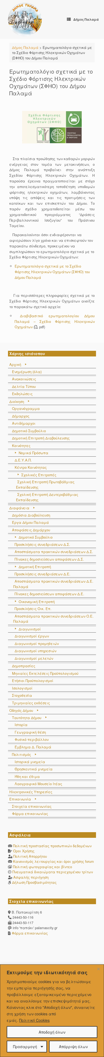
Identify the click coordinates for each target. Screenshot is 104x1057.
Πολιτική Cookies (34, 1020)
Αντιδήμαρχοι (23, 423)
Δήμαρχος (20, 416)
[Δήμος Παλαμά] (25, 19)
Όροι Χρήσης (23, 850)
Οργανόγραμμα (26, 408)
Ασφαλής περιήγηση (31, 877)
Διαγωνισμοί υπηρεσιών (35, 650)
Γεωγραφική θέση (30, 732)
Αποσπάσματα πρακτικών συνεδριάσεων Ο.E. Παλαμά (53, 619)
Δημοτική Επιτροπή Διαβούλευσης (41, 438)
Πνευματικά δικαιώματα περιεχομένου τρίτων (53, 871)
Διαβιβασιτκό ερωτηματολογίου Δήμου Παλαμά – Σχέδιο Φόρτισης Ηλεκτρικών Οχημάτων (55, 321)
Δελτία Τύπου (24, 386)
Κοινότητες (21, 445)
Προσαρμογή (25, 1046)
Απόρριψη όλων (73, 1046)
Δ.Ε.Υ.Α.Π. (23, 460)
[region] (52, 1010)
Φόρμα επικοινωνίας (30, 813)
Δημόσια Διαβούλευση (31, 515)
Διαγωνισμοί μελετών (34, 658)
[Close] (98, 969)
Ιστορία (21, 724)
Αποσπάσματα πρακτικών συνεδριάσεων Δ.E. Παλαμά (53, 584)
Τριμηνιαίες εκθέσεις (31, 702)
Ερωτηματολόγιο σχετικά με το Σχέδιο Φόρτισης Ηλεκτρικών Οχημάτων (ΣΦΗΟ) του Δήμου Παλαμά (52, 272)
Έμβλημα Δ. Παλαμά (33, 746)
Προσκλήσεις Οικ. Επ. (33, 608)
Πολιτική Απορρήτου (30, 856)
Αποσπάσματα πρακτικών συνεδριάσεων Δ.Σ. (54, 551)
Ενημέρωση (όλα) (27, 371)
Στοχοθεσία (22, 695)
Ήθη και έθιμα (27, 776)
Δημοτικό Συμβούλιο (29, 430)
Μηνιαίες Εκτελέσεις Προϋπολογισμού (45, 673)
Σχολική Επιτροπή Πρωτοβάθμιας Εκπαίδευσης (45, 484)
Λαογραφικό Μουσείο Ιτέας (38, 783)
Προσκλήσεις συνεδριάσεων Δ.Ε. (42, 573)
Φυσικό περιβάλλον (32, 739)
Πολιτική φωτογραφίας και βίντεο (42, 866)
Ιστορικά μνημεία (30, 761)
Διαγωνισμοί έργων (32, 635)
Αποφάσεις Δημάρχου (31, 529)
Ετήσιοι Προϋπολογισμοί (32, 680)
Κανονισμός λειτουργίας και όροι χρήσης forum (53, 861)
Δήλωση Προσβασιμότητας (34, 882)
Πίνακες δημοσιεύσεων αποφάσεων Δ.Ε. (49, 593)
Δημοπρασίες (23, 665)
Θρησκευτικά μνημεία (34, 768)
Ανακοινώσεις (24, 378)
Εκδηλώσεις (22, 393)
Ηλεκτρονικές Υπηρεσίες (30, 791)
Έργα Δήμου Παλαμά (30, 522)
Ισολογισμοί (22, 688)
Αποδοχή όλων (52, 1032)
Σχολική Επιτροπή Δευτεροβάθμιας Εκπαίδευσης (47, 497)
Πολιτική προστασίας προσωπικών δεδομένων (52, 845)
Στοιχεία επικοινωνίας (31, 806)
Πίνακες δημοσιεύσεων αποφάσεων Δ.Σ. (49, 559)
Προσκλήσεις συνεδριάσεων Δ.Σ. (42, 544)
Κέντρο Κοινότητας (31, 467)
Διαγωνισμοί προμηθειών (37, 643)
